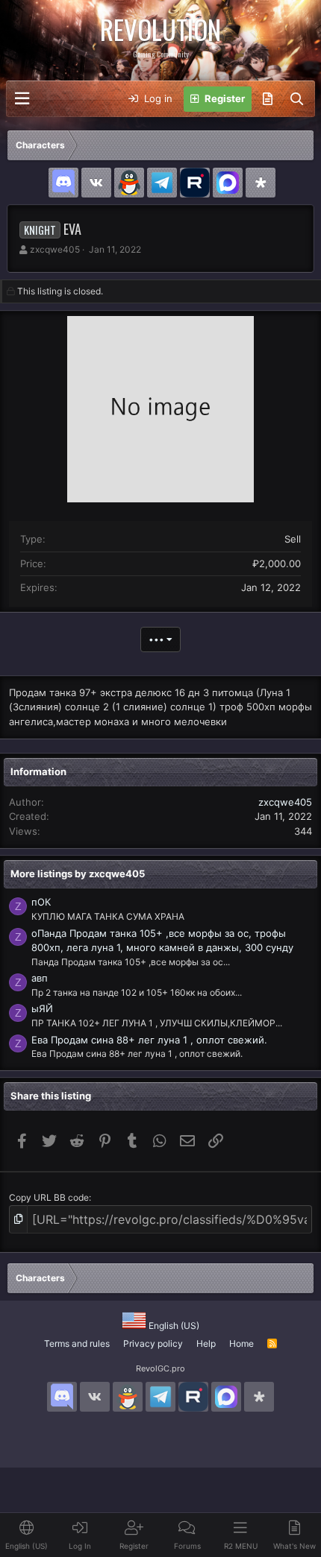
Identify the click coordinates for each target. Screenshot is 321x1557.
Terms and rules (77, 1343)
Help (206, 1343)
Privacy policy (153, 1343)
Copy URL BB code (49, 1197)
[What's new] (267, 99)
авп (39, 978)
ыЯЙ (42, 1008)
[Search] (296, 99)
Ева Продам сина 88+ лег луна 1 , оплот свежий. (149, 1040)
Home (241, 1343)
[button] (22, 98)
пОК (41, 902)
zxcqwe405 (55, 249)
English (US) (172, 1325)
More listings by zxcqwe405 (77, 873)
